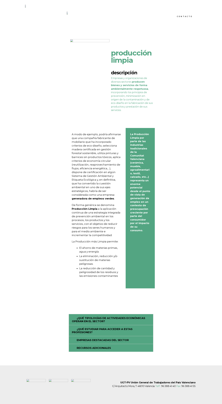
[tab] (111, 319)
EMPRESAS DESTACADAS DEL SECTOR (103, 340)
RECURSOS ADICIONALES (94, 347)
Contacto (185, 16)
